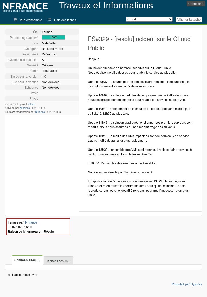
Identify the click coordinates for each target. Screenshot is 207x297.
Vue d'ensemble (31, 20)
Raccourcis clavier (24, 274)
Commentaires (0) (27, 260)
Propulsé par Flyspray (187, 284)
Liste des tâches (65, 20)
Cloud (31, 104)
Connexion (195, 3)
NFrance (25, 108)
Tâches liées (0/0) (58, 260)
